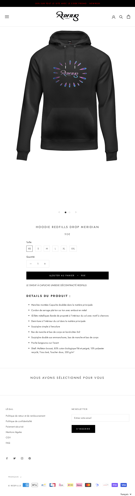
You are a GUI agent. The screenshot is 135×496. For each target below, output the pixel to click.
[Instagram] (22, 458)
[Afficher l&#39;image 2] (69, 212)
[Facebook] (7, 458)
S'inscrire (83, 428)
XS (29, 248)
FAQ (8, 443)
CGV (8, 437)
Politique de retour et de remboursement (25, 415)
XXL (73, 248)
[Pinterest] (29, 458)
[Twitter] (14, 458)
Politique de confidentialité (19, 421)
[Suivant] (75, 212)
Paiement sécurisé (14, 426)
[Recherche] (121, 16)
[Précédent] (59, 212)
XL (64, 248)
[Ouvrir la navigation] (7, 16)
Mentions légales (14, 432)
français (13, 477)
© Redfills (14, 485)
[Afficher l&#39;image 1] (65, 212)
